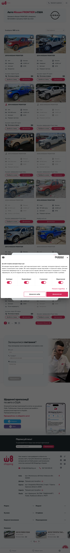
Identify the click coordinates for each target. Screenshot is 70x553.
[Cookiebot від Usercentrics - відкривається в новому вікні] (56, 257)
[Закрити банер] (67, 257)
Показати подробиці (58, 288)
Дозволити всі (57, 294)
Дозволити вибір (34, 294)
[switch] (26, 282)
